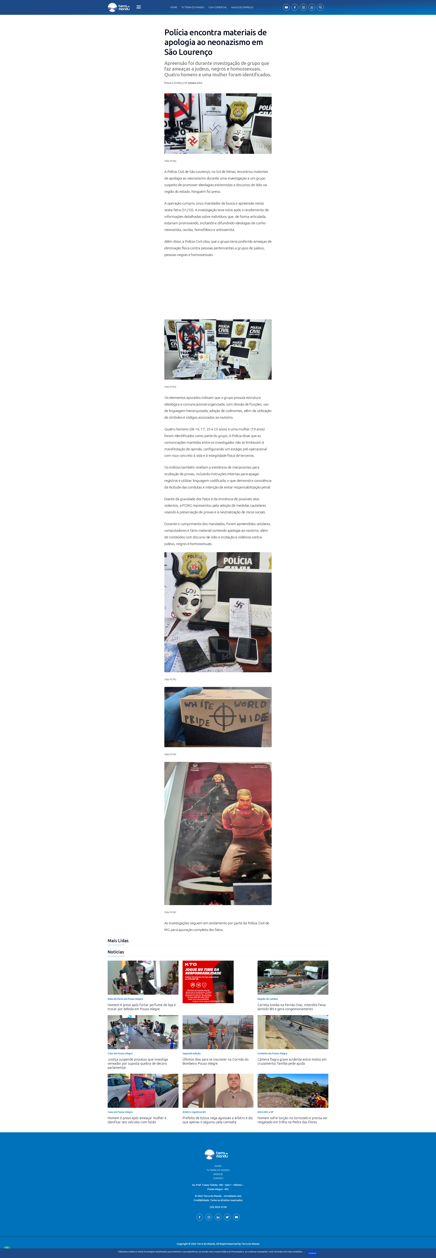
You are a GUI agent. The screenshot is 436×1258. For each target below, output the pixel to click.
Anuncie (218, 1174)
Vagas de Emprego (242, 7)
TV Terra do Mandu (218, 1170)
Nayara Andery (173, 82)
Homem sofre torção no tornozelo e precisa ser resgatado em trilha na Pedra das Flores (293, 1120)
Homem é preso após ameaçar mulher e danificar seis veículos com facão (137, 1120)
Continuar (312, 1253)
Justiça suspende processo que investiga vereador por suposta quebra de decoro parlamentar (138, 1063)
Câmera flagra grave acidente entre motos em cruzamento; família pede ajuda (292, 1061)
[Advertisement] (218, 290)
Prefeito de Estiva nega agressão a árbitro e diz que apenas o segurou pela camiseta (218, 1120)
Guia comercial (217, 7)
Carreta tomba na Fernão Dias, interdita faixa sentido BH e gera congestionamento (292, 1007)
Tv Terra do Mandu (192, 7)
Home (173, 7)
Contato (218, 1178)
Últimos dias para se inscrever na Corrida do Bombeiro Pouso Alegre (215, 1061)
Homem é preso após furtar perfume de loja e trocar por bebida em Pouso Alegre (142, 1007)
